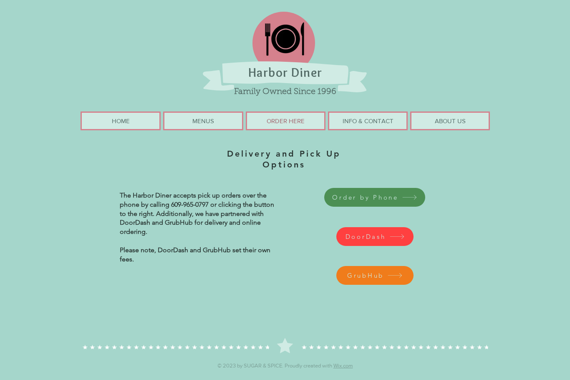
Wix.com (343, 365)
